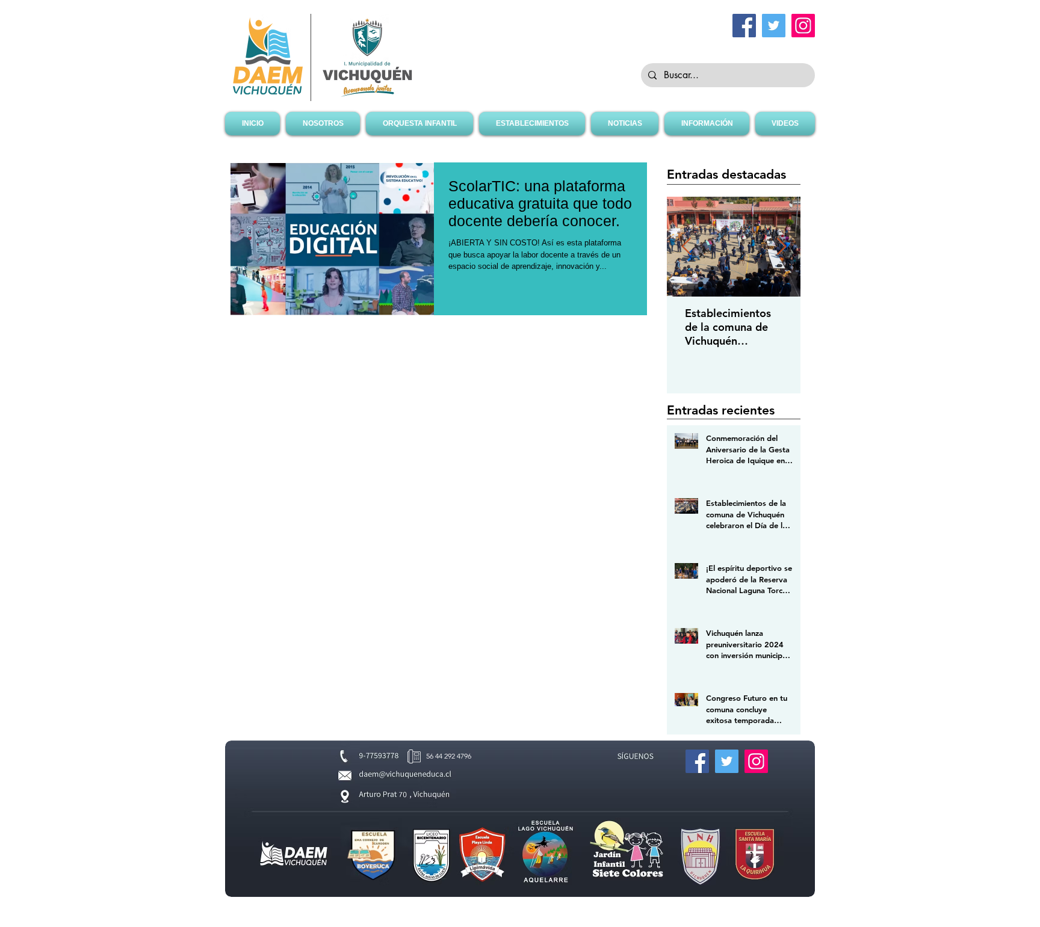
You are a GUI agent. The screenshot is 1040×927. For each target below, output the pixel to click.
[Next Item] (781, 247)
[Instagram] (803, 25)
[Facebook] (744, 25)
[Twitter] (773, 25)
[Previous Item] (686, 247)
